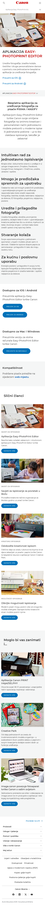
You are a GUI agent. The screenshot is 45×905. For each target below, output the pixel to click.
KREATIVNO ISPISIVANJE (10, 541)
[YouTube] (32, 895)
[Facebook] (13, 895)
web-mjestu (22, 377)
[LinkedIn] (19, 895)
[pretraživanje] (4, 3)
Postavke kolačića (22, 882)
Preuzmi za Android (14, 315)
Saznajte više (9, 451)
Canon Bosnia (21, 889)
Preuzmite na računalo (16, 351)
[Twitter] (26, 895)
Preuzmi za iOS (12, 306)
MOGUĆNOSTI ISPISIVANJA (11, 599)
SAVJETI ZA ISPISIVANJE (10, 432)
